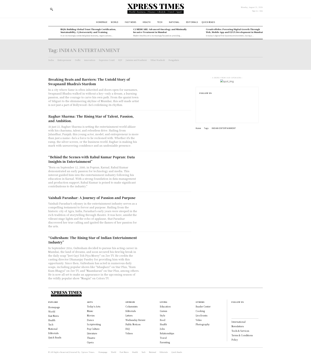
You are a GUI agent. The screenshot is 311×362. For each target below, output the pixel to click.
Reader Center (203, 306)
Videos (129, 333)
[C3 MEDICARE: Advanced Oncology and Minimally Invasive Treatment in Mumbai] (126, 32)
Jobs (162, 328)
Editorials (130, 310)
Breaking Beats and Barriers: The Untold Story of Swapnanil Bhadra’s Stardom (89, 81)
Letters (128, 315)
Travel (163, 337)
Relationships (167, 333)
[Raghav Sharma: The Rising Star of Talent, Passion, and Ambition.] (166, 126)
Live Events (201, 315)
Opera (90, 342)
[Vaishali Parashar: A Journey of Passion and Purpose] (166, 207)
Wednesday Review (135, 319)
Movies (90, 315)
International (238, 321)
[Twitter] (200, 116)
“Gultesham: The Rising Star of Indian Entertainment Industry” (92, 239)
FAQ (127, 328)
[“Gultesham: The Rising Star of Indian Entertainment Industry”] (166, 247)
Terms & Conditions (242, 335)
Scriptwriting (94, 324)
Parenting (165, 342)
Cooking (200, 310)
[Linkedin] (200, 110)
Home (198, 128)
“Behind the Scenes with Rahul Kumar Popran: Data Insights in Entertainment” (91, 159)
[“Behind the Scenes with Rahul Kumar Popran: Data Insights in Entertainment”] (166, 167)
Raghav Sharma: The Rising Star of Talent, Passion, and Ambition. (91, 118)
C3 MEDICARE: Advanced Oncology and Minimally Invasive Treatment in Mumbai (160, 30)
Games (163, 310)
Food (162, 319)
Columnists (131, 306)
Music (90, 310)
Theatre (91, 337)
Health (163, 324)
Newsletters (237, 326)
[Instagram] (200, 105)
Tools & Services (240, 330)
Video (199, 319)
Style (162, 315)
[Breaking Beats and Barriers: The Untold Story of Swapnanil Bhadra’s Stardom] (166, 89)
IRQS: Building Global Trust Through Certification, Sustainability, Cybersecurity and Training (88, 30)
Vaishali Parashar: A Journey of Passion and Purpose (92, 197)
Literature (92, 333)
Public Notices (132, 324)
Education (165, 306)
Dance (90, 319)
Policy (234, 339)
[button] (51, 9)
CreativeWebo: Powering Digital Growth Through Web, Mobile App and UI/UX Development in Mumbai (234, 30)
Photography (203, 324)
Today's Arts (93, 306)
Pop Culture (93, 328)
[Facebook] (200, 99)
